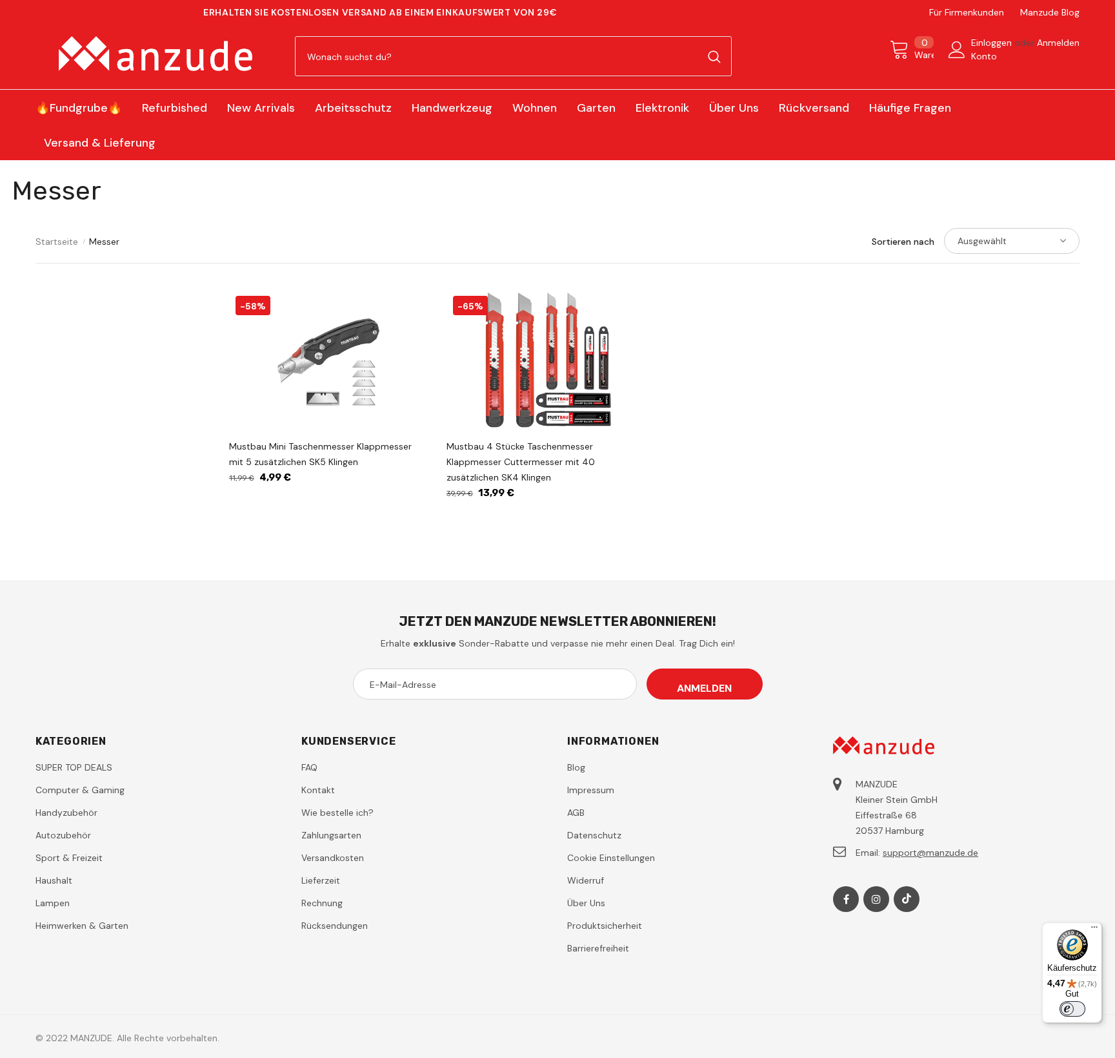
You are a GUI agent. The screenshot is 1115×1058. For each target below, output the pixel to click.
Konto (984, 56)
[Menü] (1094, 930)
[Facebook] (846, 899)
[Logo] (155, 53)
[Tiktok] (906, 899)
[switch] (1072, 1009)
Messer (104, 241)
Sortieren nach (903, 241)
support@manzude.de (930, 852)
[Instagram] (876, 899)
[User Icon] (957, 49)
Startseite (56, 241)
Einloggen (992, 42)
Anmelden (1058, 42)
